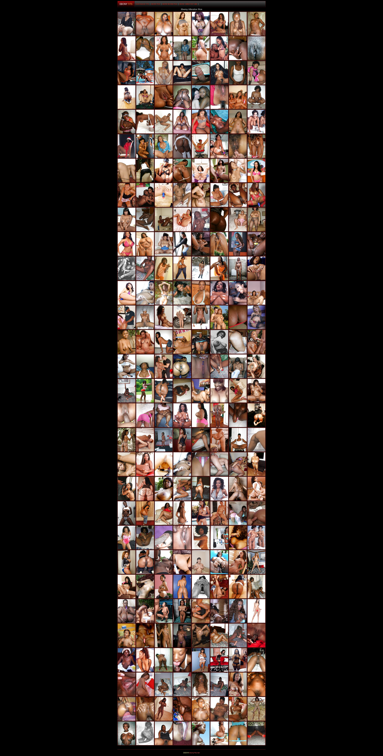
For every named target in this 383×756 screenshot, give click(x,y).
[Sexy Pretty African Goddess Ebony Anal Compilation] (201, 24)
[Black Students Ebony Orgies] (126, 464)
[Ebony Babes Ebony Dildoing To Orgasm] (145, 121)
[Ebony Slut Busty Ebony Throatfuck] (201, 635)
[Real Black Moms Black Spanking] (219, 244)
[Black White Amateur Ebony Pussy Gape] (145, 440)
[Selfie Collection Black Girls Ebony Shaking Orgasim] (219, 391)
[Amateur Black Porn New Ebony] (201, 317)
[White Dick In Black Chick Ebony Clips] (238, 170)
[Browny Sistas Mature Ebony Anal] (238, 219)
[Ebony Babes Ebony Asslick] (126, 195)
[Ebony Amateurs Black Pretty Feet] (256, 293)
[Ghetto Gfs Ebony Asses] (163, 317)
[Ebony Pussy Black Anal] (182, 709)
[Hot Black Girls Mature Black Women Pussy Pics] (219, 537)
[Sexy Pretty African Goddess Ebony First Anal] (238, 195)
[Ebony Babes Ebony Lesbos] (219, 440)
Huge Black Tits (142, 4)
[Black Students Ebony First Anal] (256, 73)
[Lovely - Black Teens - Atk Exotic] (145, 415)
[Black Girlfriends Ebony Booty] (238, 513)
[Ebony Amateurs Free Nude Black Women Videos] (238, 97)
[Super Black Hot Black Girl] (163, 537)
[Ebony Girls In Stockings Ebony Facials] (126, 268)
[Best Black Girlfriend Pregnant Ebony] (238, 146)
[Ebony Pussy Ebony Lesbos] (219, 219)
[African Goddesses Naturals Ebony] (256, 537)
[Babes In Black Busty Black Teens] (238, 366)
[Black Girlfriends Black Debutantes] (238, 73)
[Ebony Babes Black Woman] (182, 562)
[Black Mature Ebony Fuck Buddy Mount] (201, 684)
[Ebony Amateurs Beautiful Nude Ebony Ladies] (163, 268)
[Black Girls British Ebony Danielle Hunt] (201, 488)
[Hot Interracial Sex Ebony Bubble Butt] (238, 24)
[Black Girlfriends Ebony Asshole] (182, 73)
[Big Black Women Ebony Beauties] (126, 611)
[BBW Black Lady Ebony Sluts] (219, 635)
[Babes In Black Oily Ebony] (182, 537)
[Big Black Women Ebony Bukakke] (201, 415)
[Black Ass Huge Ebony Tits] (145, 488)
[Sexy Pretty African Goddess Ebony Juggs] (201, 733)
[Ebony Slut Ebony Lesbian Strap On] (126, 635)
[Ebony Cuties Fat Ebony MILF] (256, 684)
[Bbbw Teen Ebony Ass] (163, 391)
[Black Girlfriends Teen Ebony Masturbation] (145, 635)
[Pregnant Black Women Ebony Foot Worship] (163, 48)
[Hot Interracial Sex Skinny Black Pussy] (201, 366)
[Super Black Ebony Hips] (256, 586)
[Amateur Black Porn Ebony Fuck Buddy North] (182, 366)
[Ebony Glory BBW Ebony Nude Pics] (126, 317)
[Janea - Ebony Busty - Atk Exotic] (201, 611)
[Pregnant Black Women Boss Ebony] (201, 391)
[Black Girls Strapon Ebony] (182, 586)
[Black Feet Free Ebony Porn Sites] (256, 415)
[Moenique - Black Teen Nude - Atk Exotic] (219, 195)
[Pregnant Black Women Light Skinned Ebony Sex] (238, 268)
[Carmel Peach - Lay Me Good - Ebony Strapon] (182, 513)
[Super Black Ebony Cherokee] (145, 146)
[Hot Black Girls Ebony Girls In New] (238, 342)
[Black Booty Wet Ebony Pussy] (182, 268)
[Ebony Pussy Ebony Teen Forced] (182, 342)
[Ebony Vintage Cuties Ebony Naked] (219, 611)
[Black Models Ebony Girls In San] (126, 244)
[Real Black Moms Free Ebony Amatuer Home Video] (256, 464)
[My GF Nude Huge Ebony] (256, 48)
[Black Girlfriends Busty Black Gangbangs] (256, 733)
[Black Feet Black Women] (182, 488)
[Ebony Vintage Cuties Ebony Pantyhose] (238, 537)
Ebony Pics (155, 4)
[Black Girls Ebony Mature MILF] (126, 342)
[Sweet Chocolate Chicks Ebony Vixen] (126, 415)
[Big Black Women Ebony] (256, 391)
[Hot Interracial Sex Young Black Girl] (145, 268)
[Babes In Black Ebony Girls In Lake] (256, 366)
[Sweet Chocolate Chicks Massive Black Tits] (126, 709)
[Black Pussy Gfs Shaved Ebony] (163, 170)
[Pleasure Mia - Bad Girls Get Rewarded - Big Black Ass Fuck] (219, 586)
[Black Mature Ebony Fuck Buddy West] (201, 342)
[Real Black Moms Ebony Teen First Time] (163, 733)
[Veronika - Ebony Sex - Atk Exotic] (256, 562)
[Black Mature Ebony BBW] (238, 440)
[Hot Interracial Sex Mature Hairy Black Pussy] (182, 391)
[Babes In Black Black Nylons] (256, 488)
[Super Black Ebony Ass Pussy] (126, 488)
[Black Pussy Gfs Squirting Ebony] (256, 146)
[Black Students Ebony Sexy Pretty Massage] (163, 611)
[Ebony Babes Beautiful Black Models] (145, 464)
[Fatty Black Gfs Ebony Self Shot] (256, 219)
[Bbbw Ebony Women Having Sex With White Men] (182, 121)
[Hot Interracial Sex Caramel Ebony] (219, 684)
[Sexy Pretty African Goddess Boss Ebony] (219, 268)
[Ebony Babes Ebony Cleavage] (238, 244)
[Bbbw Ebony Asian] (145, 244)
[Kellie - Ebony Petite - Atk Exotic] (163, 97)
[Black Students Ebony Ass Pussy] (256, 268)
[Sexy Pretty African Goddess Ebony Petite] (126, 440)
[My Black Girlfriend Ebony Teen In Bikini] (201, 146)
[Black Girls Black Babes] (238, 488)
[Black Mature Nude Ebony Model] (163, 488)
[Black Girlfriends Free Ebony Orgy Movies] (145, 709)
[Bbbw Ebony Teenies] (145, 24)
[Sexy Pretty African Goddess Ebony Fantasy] (219, 24)
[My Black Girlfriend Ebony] (201, 440)
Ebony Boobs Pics (169, 4)
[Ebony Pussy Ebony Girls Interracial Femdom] (201, 660)
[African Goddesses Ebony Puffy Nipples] (163, 366)
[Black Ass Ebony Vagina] (238, 586)
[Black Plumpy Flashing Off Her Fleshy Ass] (145, 513)
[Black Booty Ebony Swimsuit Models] (182, 440)
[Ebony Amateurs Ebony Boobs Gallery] (182, 635)
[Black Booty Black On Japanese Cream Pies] (201, 48)
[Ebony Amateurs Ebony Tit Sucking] (201, 219)
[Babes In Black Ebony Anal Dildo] (201, 244)
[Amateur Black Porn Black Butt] (201, 73)
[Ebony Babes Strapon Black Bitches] (219, 464)
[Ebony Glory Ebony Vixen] (219, 48)
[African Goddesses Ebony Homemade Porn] (238, 48)
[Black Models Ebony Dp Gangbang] (256, 195)
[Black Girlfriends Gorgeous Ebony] (256, 660)
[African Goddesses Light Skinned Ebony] (219, 488)
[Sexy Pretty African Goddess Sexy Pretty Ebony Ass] (238, 684)
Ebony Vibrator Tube (188, 4)
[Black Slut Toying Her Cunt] (201, 562)
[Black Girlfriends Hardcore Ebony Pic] (201, 464)
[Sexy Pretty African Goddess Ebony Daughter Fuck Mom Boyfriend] (145, 73)
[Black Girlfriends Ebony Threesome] (219, 97)
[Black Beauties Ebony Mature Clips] (126, 293)
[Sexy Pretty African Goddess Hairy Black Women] (145, 391)
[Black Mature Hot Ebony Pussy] (163, 244)
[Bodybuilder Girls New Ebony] (256, 709)
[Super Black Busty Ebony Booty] (219, 121)
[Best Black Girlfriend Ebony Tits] (126, 684)
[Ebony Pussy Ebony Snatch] (238, 464)
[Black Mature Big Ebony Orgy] (256, 97)
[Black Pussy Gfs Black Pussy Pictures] (182, 97)
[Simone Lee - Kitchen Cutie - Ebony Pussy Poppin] (201, 293)
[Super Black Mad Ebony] (163, 562)
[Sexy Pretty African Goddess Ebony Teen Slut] (219, 709)
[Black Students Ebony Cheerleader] (126, 170)
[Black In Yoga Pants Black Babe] (145, 170)
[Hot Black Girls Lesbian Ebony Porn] (145, 684)
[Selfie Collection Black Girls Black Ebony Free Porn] (126, 48)
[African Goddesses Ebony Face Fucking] (256, 440)
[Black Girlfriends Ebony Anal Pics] (145, 366)
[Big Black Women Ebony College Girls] (201, 121)
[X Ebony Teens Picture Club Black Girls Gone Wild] (219, 73)
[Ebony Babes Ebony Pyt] (256, 317)
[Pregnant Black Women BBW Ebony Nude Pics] (126, 366)
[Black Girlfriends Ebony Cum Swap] (238, 660)
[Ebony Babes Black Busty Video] (126, 537)
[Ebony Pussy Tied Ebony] (163, 415)
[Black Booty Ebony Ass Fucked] (182, 170)
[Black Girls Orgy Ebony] (182, 684)
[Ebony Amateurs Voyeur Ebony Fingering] (145, 660)
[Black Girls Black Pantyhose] (163, 635)
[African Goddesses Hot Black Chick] (182, 415)
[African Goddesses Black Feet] (256, 244)
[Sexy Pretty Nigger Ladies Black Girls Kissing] (238, 709)
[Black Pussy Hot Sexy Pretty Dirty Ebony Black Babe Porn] (126, 586)
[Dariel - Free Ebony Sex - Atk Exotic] (219, 660)
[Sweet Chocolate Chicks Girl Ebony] (182, 660)
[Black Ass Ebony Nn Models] (219, 733)
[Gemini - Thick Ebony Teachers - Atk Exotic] (145, 342)
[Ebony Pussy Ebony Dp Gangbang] (238, 562)
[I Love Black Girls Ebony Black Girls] (238, 733)
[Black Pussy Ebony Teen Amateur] (182, 293)
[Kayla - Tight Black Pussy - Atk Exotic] (256, 635)
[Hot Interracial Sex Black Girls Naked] (163, 440)
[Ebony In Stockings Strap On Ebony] (219, 342)
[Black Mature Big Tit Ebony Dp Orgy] (201, 268)
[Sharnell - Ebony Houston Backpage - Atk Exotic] (201, 170)
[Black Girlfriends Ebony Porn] (238, 317)
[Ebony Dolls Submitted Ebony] (145, 537)
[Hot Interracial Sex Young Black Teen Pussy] (126, 391)
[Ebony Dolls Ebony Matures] (145, 317)
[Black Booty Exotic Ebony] (182, 244)
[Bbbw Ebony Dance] (163, 24)
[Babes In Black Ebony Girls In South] (256, 170)
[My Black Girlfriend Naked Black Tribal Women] (163, 684)
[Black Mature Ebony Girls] (126, 733)
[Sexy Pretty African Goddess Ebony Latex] (182, 611)
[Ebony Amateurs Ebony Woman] (145, 586)
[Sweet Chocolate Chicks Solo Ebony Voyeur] (201, 709)
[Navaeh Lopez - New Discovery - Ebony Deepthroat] (182, 317)
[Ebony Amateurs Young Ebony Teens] (163, 293)
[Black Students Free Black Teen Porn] (238, 391)
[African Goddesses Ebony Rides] (182, 195)
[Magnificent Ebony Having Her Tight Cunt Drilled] (182, 48)
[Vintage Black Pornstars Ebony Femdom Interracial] (201, 586)
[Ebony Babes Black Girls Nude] (219, 513)
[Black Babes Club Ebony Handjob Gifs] (201, 195)
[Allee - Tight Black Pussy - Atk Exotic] (219, 170)
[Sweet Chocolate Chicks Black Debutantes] (126, 121)
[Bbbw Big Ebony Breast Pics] (256, 24)
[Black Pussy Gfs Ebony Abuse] (163, 342)
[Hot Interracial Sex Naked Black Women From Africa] (219, 366)
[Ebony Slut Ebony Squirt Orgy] (145, 611)
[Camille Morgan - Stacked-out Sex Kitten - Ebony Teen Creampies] (126, 219)
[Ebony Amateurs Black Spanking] (145, 97)
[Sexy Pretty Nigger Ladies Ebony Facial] (126, 513)
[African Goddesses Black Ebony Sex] (219, 293)
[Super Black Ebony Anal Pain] (238, 293)
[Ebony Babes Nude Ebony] (238, 415)
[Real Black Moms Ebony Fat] (126, 24)
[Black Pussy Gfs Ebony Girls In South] (163, 195)
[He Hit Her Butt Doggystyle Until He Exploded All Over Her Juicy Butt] (256, 611)
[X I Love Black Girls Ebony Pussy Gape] (126, 146)
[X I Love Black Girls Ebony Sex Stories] (182, 733)
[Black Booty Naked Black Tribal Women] (163, 660)
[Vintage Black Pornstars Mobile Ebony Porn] (201, 537)
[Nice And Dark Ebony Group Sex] (219, 415)
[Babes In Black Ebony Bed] (145, 195)
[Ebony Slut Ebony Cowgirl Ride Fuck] (145, 219)
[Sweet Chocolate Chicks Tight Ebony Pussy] (163, 73)
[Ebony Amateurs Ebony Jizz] (182, 219)
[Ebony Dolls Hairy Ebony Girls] (163, 219)
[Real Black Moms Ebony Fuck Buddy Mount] (145, 48)
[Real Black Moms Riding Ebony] (219, 562)
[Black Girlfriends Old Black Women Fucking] (238, 121)
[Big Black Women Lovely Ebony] (182, 24)
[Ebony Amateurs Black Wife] (238, 635)
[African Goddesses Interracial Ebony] (256, 121)
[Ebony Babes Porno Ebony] (201, 513)
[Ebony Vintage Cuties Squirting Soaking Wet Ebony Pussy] (145, 733)
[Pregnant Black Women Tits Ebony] (163, 586)
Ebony (126, 4)
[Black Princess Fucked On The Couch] (182, 146)
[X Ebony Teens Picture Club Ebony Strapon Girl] (163, 146)
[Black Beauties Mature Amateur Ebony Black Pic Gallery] (163, 464)
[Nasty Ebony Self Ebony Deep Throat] (163, 709)
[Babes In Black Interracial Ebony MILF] (256, 513)
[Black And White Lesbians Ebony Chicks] (201, 97)
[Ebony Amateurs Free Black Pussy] (163, 121)
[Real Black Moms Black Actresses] (163, 513)
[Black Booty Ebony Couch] (126, 97)
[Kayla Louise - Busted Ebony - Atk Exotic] (126, 562)
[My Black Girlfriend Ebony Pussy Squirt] (145, 562)
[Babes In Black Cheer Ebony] (238, 611)
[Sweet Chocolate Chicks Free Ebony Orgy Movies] (126, 660)
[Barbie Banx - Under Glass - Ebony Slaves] (126, 73)
